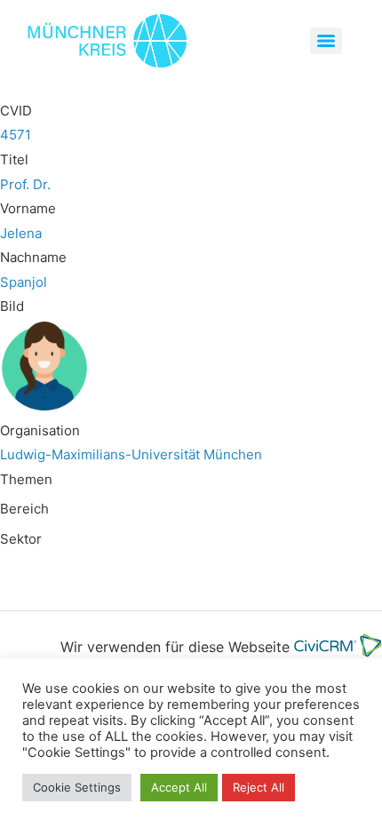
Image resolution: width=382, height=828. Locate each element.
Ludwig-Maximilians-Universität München (131, 454)
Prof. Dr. (25, 184)
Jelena (21, 233)
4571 (15, 134)
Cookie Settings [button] (77, 787)
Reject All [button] (258, 787)
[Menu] (326, 41)
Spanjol (23, 282)
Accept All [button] (179, 787)
